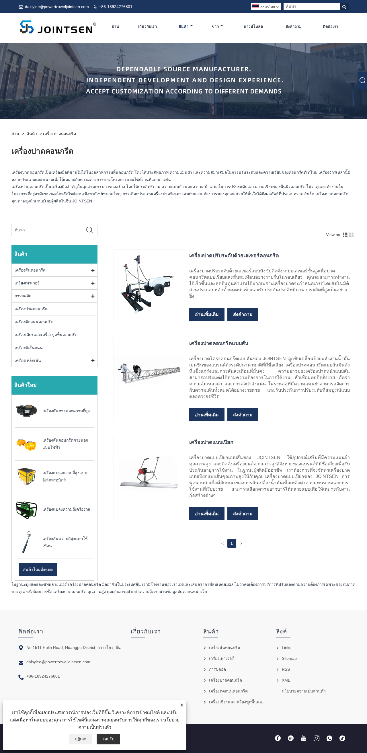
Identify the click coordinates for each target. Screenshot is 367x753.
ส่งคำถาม (294, 26)
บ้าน (115, 26)
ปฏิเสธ (81, 739)
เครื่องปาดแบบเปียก (211, 442)
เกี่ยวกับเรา (147, 26)
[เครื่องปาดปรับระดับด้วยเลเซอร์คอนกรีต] (149, 318)
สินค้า (184, 26)
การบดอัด (23, 296)
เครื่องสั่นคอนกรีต (30, 270)
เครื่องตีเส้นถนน (29, 347)
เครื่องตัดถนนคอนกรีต (34, 321)
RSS (286, 669)
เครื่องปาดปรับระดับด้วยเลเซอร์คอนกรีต (234, 255)
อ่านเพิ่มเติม (207, 314)
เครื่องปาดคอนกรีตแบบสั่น (218, 343)
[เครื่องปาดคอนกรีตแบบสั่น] (149, 406)
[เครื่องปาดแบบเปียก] (149, 505)
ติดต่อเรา (330, 26)
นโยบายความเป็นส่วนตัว (304, 691)
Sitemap (289, 658)
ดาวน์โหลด (253, 26)
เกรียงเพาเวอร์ (27, 283)
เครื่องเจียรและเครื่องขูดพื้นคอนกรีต (46, 334)
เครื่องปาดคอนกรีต (59, 133)
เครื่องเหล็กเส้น (28, 360)
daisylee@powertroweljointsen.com (57, 6)
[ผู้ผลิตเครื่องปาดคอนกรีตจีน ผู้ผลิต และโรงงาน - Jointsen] (57, 26)
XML (286, 680)
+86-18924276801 (115, 6)
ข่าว (215, 26)
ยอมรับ (108, 739)
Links (286, 647)
